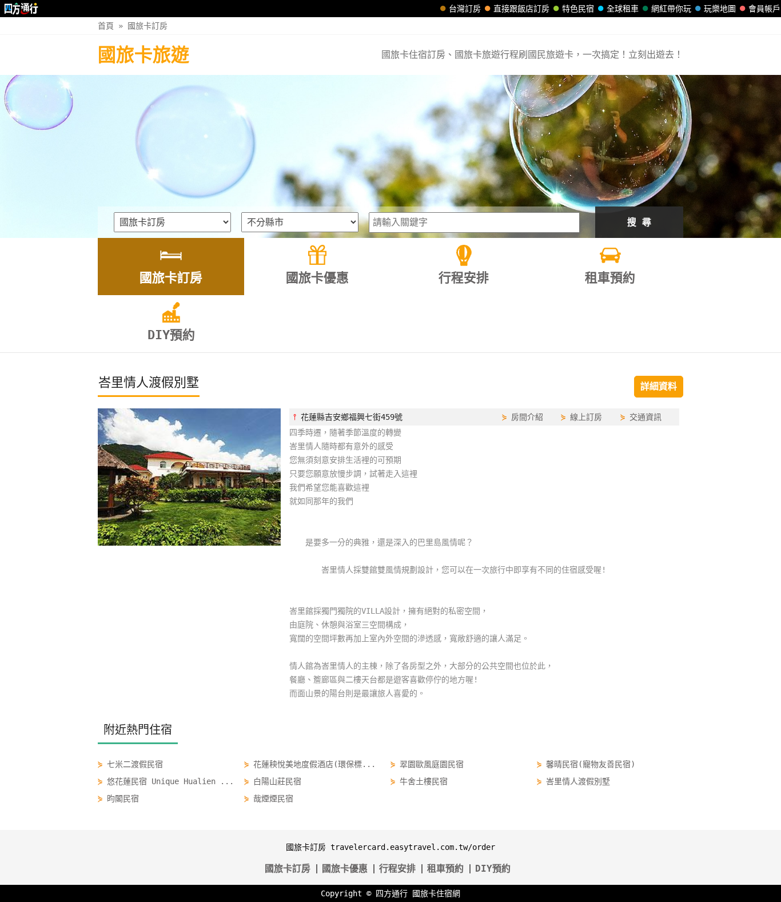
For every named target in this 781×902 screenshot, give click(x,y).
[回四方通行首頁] (21, 8)
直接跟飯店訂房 (521, 8)
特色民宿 (578, 8)
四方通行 (392, 893)
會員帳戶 (764, 8)
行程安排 (397, 868)
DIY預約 (493, 868)
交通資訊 (645, 417)
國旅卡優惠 (345, 868)
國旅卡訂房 (147, 25)
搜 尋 (639, 222)
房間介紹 (527, 417)
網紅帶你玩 (671, 8)
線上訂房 (586, 417)
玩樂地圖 (720, 8)
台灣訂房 (465, 8)
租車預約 (445, 868)
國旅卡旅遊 (143, 55)
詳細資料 (658, 386)
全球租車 (623, 8)
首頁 (106, 25)
